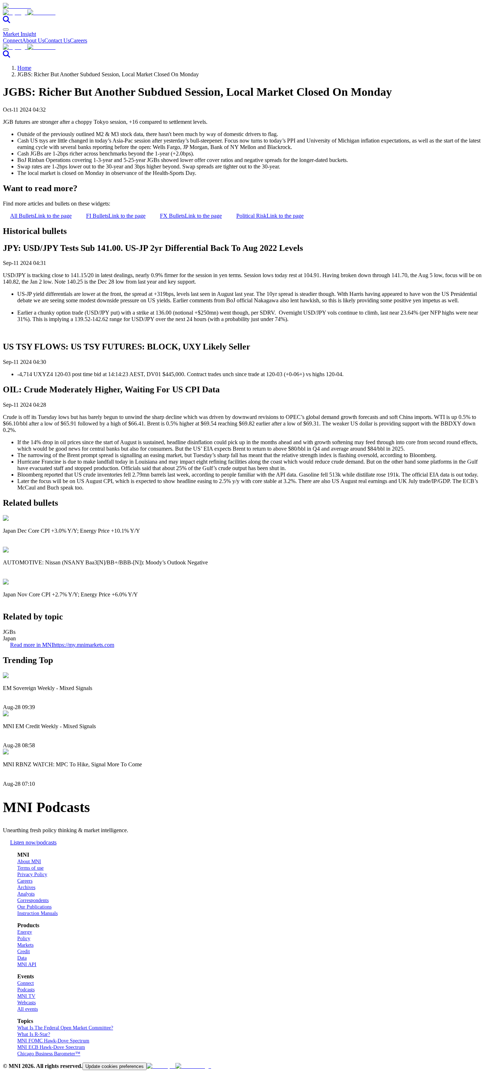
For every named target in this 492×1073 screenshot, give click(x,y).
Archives (26, 887)
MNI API (26, 964)
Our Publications (34, 907)
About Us (33, 40)
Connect (12, 40)
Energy (24, 932)
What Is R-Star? (33, 1034)
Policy (23, 938)
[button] (246, 12)
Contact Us (57, 40)
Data (22, 958)
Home (24, 68)
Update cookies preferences (114, 1066)
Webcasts (26, 1002)
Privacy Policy (32, 874)
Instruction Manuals (37, 913)
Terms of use (30, 868)
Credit (23, 951)
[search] (6, 21)
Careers (78, 40)
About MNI (29, 861)
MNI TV (26, 996)
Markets (25, 945)
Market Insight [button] (19, 34)
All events (27, 1009)
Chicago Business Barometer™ (48, 1053)
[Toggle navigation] (6, 29)
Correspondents (33, 900)
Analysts (26, 894)
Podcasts (26, 989)
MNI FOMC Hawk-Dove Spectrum (53, 1040)
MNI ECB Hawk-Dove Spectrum (51, 1047)
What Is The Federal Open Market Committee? (65, 1028)
